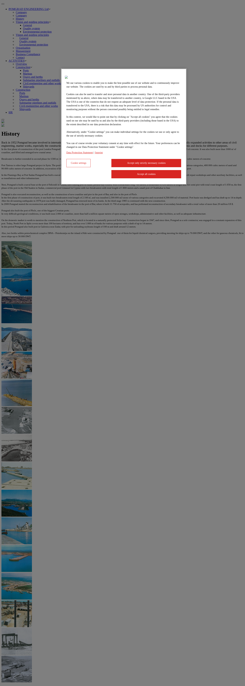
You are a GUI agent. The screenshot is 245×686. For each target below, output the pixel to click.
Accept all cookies (146, 174)
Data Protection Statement (79, 152)
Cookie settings (78, 163)
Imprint (99, 152)
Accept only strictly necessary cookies (146, 163)
